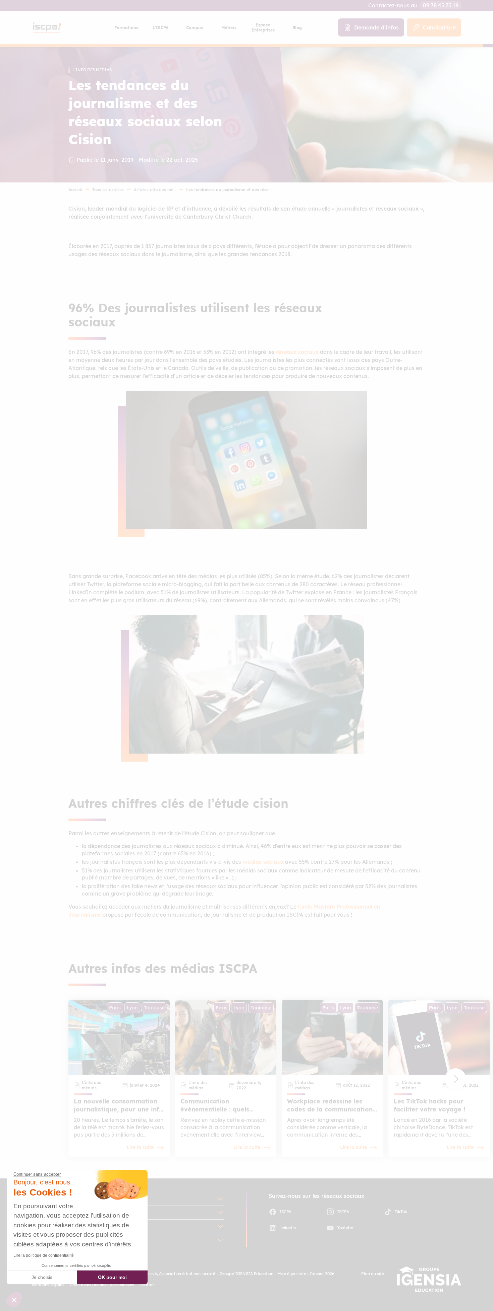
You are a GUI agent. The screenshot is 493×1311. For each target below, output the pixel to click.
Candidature (439, 27)
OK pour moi (112, 1277)
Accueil (75, 189)
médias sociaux (263, 861)
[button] (455, 1079)
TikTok (401, 1211)
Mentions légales (48, 1284)
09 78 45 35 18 (440, 5)
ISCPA (285, 1211)
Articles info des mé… (155, 189)
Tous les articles (108, 189)
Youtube (345, 1227)
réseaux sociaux (297, 352)
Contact (147, 1284)
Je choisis (42, 1277)
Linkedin (287, 1227)
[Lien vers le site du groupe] (429, 1279)
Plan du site (372, 1273)
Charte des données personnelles (102, 1284)
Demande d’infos (376, 27)
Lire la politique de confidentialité (43, 1255)
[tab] (126, 27)
